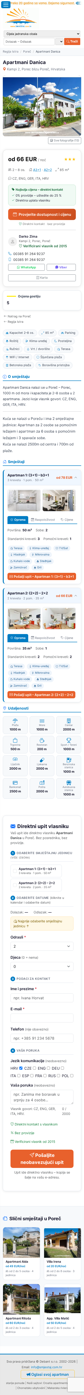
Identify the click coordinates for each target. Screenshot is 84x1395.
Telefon (29, 1029)
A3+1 (37, 170)
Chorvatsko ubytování (31, 1388)
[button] (42, 300)
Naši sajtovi (34, 1383)
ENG (42, 1068)
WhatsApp (28, 267)
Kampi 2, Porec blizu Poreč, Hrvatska (36, 69)
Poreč (27, 51)
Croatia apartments (55, 1383)
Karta (44, 277)
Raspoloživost (45, 519)
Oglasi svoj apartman (50, 1374)
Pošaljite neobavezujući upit (42, 1158)
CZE (28, 1068)
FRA (39, 1075)
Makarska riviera (57, 1388)
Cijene (69, 519)
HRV (14, 1068)
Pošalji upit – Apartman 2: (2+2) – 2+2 (43, 695)
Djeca (24, 957)
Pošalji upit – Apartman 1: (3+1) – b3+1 (44, 576)
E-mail (17, 1009)
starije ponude (15, 1383)
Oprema (19, 519)
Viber (63, 267)
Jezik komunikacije (38, 1060)
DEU (56, 1068)
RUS (52, 1075)
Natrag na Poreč (19, 316)
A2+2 (48, 170)
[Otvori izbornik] (5, 4)
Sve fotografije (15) (66, 140)
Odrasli (18, 937)
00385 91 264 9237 (29, 254)
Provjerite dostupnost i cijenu (45, 214)
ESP (26, 1075)
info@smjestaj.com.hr (46, 1367)
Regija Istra (10, 51)
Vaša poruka (32, 1085)
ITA (13, 1075)
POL (66, 1075)
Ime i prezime (23, 988)
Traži (74, 41)
